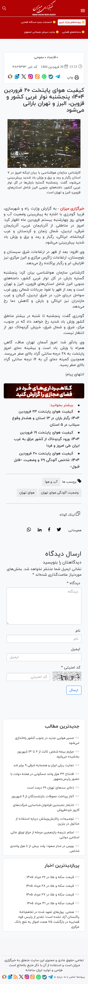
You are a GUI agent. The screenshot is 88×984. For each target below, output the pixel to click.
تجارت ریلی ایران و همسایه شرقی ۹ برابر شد (43, 765)
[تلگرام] (57, 78)
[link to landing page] (44, 8)
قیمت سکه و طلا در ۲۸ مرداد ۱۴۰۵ (50, 886)
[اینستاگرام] (30, 78)
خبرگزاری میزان (72, 208)
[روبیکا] (10, 78)
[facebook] (49, 530)
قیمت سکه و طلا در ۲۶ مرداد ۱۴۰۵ (50, 877)
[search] (4, 8)
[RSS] (15, 978)
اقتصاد (51, 57)
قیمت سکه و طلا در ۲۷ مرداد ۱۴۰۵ (50, 894)
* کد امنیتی (70, 667)
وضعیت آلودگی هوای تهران (60, 492)
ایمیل (75, 649)
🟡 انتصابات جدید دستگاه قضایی (38, 22)
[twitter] (59, 530)
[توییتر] (23, 78)
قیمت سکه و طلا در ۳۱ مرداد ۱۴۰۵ (50, 903)
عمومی (39, 57)
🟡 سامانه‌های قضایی (73, 32)
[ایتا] (37, 78)
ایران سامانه (34, 970)
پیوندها (81, 977)
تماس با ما (69, 977)
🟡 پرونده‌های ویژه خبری (71, 22)
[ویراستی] (17, 78)
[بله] (51, 78)
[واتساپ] (44, 78)
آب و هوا (51, 482)
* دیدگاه (73, 583)
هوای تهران (26, 492)
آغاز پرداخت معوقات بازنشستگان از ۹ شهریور (42, 796)
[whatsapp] (29, 530)
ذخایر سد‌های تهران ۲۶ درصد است (50, 788)
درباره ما (58, 977)
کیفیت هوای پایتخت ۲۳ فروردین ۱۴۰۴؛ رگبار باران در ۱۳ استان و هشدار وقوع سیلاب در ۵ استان (46, 418)
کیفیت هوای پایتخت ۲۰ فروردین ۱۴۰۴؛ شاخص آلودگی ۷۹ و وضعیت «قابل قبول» (47, 460)
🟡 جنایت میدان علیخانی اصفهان (41, 32)
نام (78, 630)
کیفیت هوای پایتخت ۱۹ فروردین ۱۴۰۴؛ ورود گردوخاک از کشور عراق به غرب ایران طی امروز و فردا (47, 439)
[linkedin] (40, 530)
